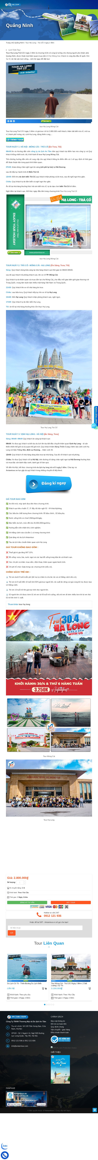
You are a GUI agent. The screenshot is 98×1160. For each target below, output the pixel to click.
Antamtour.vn (12, 470)
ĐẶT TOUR (71, 902)
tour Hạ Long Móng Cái (49, 126)
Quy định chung (57, 1027)
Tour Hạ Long (49, 820)
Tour (49, 943)
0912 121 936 (52, 915)
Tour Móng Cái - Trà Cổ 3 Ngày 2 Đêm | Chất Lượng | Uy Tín (69, 984)
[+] (24, 881)
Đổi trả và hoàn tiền (58, 1024)
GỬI (11, 933)
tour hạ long (24, 604)
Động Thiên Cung (62, 447)
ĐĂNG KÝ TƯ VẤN (27, 902)
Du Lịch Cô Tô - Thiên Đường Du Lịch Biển (24, 983)
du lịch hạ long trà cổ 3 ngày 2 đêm (51, 467)
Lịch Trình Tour (14, 50)
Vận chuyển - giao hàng (60, 1030)
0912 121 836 (29, 1041)
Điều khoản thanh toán (60, 1032)
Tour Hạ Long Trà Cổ (15, 53)
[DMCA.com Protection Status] (64, 1048)
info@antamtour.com (19, 1046)
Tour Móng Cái (49, 756)
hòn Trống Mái (19, 450)
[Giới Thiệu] (71, 1069)
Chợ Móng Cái (54, 56)
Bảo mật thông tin (58, 1021)
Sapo (68, 1110)
